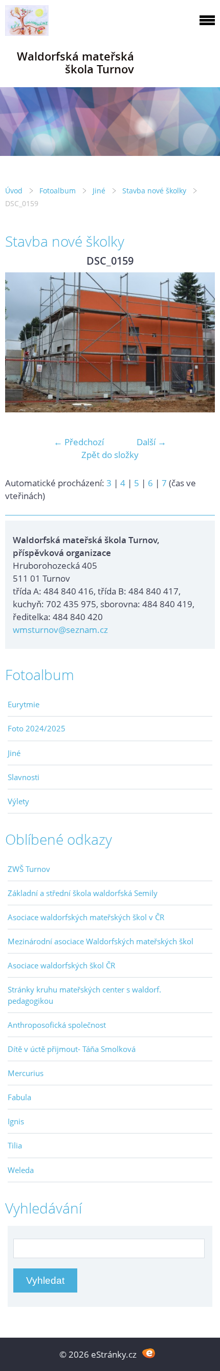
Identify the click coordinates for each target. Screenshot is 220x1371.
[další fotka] (198, 342)
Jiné (99, 190)
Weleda (21, 1170)
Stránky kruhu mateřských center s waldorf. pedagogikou (84, 995)
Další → (151, 442)
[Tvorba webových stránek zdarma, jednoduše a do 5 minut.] (149, 1353)
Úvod (14, 190)
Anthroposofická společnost (57, 1025)
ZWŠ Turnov (29, 869)
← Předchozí (79, 442)
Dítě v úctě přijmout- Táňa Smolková (72, 1049)
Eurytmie (23, 704)
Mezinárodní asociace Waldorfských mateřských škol (100, 941)
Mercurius (25, 1073)
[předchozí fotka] (21, 342)
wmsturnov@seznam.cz (60, 629)
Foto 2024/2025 (36, 728)
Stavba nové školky (154, 190)
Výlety (18, 801)
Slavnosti (23, 777)
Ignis (16, 1121)
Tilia (15, 1145)
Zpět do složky (110, 455)
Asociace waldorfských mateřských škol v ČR (86, 917)
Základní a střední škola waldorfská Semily (83, 893)
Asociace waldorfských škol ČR (61, 965)
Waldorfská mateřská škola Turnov (75, 62)
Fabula (19, 1097)
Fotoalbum (57, 190)
